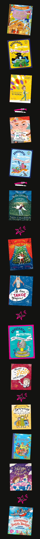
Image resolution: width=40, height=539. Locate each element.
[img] (21, 341)
